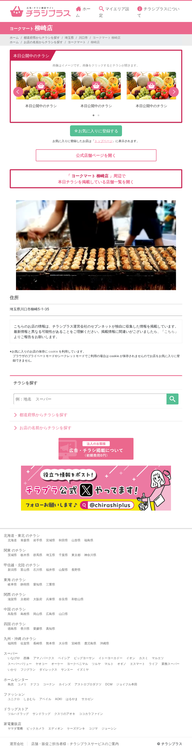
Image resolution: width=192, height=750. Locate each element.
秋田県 (63, 540)
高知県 (50, 628)
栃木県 (25, 555)
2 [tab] (98, 115)
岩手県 (37, 540)
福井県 (50, 569)
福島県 (88, 540)
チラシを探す (172, 398)
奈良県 (63, 599)
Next (174, 92)
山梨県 (63, 569)
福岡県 (12, 643)
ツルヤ (96, 664)
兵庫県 (50, 599)
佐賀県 (25, 643)
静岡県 (25, 584)
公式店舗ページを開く (96, 155)
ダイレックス (48, 669)
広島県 (50, 614)
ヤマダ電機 (15, 728)
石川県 (37, 569)
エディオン (55, 728)
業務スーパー (171, 664)
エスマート (137, 664)
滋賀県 (12, 599)
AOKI (58, 699)
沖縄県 (104, 643)
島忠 (11, 684)
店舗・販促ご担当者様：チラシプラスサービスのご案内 (75, 744)
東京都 (76, 555)
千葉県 (63, 555)
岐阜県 (12, 584)
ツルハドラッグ (18, 714)
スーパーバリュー (20, 664)
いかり (12, 669)
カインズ (65, 684)
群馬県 (37, 555)
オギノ (121, 664)
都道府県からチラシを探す (42, 37)
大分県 (63, 643)
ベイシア (64, 658)
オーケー (57, 664)
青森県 (25, 540)
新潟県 (12, 569)
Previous (18, 92)
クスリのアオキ (64, 714)
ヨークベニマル (77, 664)
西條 (27, 658)
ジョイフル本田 (126, 684)
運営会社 (17, 744)
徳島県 (12, 628)
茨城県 (12, 555)
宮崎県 (76, 643)
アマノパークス (43, 658)
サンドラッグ (41, 714)
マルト (109, 664)
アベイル (45, 699)
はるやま (72, 699)
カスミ (143, 658)
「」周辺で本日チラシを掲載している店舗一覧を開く (96, 178)
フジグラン (28, 669)
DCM (108, 684)
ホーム (14, 37)
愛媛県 (37, 628)
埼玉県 (69, 37)
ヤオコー (42, 664)
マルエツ (158, 658)
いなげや (14, 658)
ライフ (153, 664)
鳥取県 (12, 614)
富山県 (25, 569)
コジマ (93, 728)
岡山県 (37, 614)
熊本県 (50, 643)
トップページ (103, 141)
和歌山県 (78, 599)
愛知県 (37, 584)
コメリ (22, 684)
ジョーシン (109, 728)
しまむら (30, 699)
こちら (169, 331)
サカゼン (88, 699)
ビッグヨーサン (84, 658)
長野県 (76, 569)
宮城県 (50, 540)
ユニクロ (14, 699)
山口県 (63, 614)
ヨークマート (77, 42)
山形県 (76, 540)
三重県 (50, 584)
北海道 (12, 540)
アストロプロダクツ (88, 684)
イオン (130, 658)
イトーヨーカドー (110, 658)
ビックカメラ (35, 728)
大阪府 (37, 599)
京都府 (25, 599)
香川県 (25, 628)
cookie (53, 351)
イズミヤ (83, 669)
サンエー (67, 669)
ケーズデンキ (76, 728)
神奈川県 (90, 555)
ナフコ (34, 684)
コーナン (49, 684)
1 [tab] (93, 115)
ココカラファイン (91, 714)
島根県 (25, 614)
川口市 (83, 37)
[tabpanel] (40, 92)
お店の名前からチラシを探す (43, 42)
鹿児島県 (90, 643)
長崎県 (37, 643)
